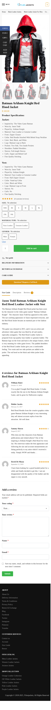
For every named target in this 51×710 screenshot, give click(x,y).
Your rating (7, 506)
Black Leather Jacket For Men (33, 12)
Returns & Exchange (12, 266)
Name (5, 543)
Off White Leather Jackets (11, 681)
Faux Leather (8, 225)
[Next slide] (45, 48)
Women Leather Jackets (10, 665)
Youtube (5, 631)
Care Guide (7, 272)
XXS (5, 208)
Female (12, 237)
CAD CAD (6, 43)
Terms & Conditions (9, 603)
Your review (8, 517)
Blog (3, 614)
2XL (5, 214)
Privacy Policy (7, 607)
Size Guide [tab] (6, 289)
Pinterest (5, 627)
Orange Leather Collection (12, 678)
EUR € (6, 33)
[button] (47, 4)
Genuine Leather (22, 225)
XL (39, 208)
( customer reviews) (21, 199)
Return (4, 651)
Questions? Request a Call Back (24, 279)
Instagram (5, 624)
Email (5, 554)
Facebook (5, 617)
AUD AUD (6, 51)
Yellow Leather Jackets (10, 685)
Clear (4, 242)
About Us (5, 597)
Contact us (6, 641)
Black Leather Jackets (14, 12)
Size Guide (6, 648)
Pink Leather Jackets (9, 688)
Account (5, 644)
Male (5, 237)
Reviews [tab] (28, 289)
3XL (11, 214)
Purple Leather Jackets (10, 692)
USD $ (6, 28)
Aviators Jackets (8, 668)
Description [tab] (17, 289)
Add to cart (31, 248)
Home (4, 12)
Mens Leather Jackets (10, 661)
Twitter (4, 620)
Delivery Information (13, 259)
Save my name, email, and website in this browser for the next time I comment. (25, 567)
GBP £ (6, 37)
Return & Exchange (9, 610)
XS (12, 208)
